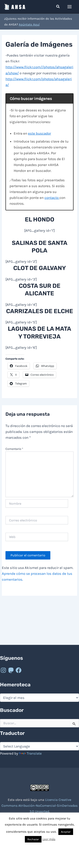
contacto (51, 197)
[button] (58, 6)
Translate (34, 753)
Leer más (48, 839)
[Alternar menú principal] (69, 6)
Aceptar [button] (66, 831)
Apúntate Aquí (29, 24)
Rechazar (33, 839)
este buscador (39, 133)
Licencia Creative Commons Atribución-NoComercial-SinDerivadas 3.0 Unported (39, 805)
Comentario (14, 449)
